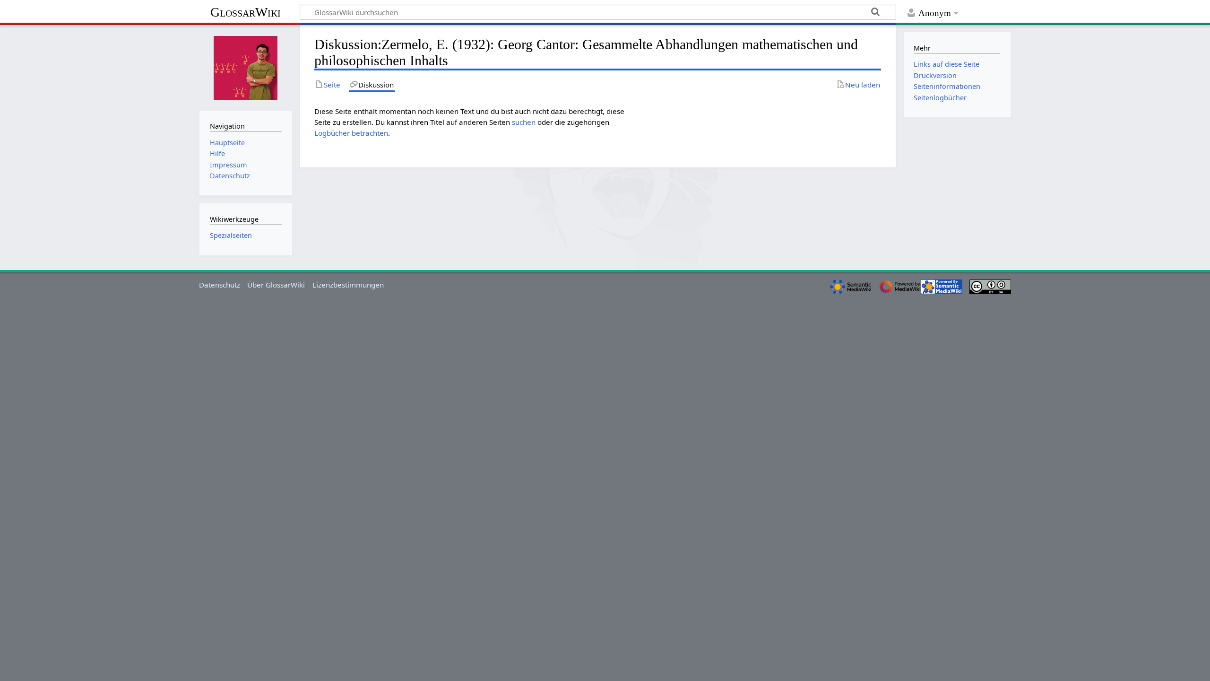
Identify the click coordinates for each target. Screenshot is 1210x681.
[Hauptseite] (246, 66)
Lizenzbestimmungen (348, 284)
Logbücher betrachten (351, 133)
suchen (524, 122)
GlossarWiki (245, 12)
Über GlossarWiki (276, 284)
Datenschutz (219, 284)
